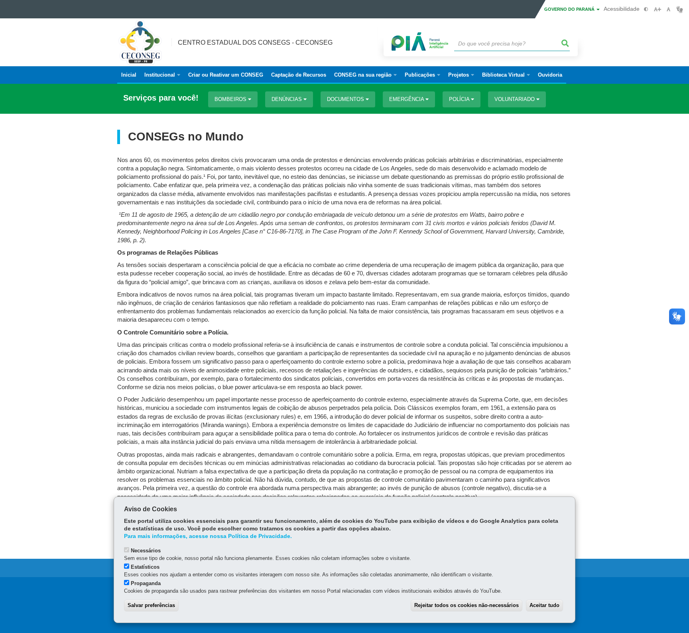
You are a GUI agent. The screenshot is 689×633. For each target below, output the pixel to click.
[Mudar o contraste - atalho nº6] (646, 9)
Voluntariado (515, 99)
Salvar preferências (151, 605)
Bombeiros (231, 99)
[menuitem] (162, 75)
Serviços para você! (161, 98)
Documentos (346, 99)
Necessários (146, 551)
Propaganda (146, 583)
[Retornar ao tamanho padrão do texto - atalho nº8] (668, 9)
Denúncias (287, 99)
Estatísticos (145, 567)
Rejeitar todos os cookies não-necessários (466, 605)
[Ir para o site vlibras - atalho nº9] (679, 9)
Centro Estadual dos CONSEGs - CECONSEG (255, 42)
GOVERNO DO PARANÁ (570, 9)
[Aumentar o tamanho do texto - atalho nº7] (657, 9)
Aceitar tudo (544, 605)
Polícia (460, 99)
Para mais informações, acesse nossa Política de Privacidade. (208, 536)
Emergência (407, 99)
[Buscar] (565, 43)
